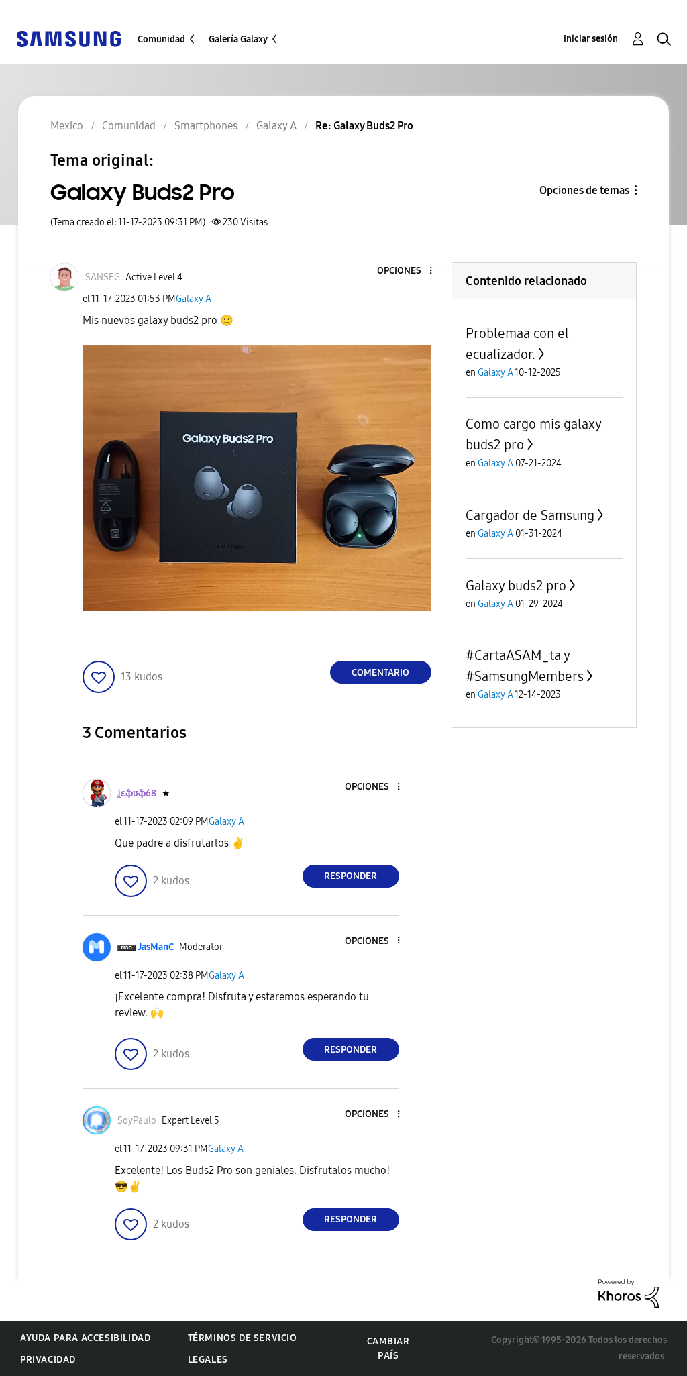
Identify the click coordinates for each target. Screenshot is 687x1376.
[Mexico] (68, 38)
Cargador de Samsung (530, 515)
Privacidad (48, 1359)
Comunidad (161, 39)
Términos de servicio (242, 1338)
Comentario (380, 672)
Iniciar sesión (591, 38)
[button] (407, 271)
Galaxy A (193, 299)
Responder (350, 876)
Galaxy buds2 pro (516, 586)
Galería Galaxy (238, 39)
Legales (208, 1359)
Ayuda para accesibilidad (85, 1338)
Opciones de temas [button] (584, 190)
